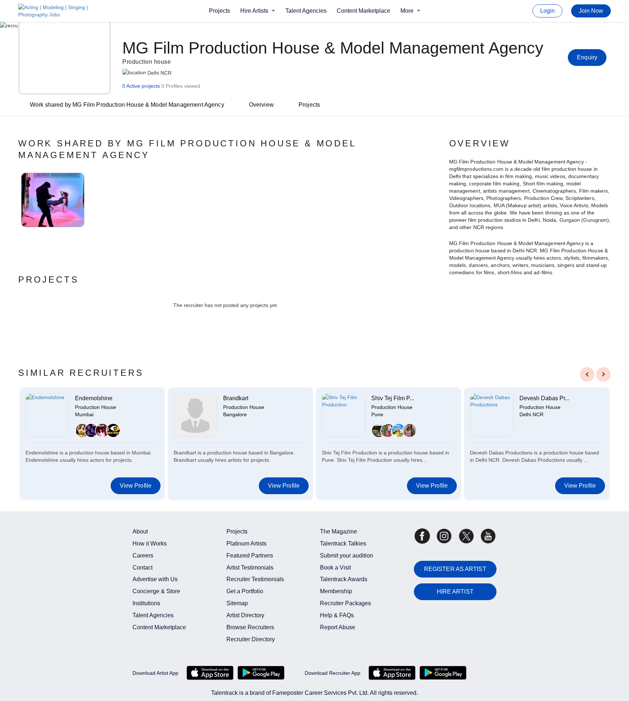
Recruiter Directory (250, 639)
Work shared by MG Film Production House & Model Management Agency (127, 105)
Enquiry (587, 57)
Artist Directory (245, 615)
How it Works (149, 543)
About (140, 531)
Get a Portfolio (244, 591)
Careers (142, 555)
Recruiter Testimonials (255, 579)
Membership (336, 591)
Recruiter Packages (345, 603)
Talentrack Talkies (343, 543)
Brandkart (235, 398)
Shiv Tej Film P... (392, 398)
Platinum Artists (246, 543)
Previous (587, 374)
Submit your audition (346, 555)
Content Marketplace (363, 11)
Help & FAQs (337, 615)
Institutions (146, 603)
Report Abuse (337, 627)
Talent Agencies (306, 11)
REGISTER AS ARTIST (455, 569)
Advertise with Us (155, 579)
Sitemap (237, 603)
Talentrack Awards (343, 579)
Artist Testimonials (249, 567)
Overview (261, 105)
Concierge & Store (156, 591)
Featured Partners (249, 555)
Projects (219, 11)
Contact (142, 567)
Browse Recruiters (250, 627)
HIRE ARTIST (455, 591)
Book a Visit (335, 567)
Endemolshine (93, 398)
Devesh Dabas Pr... (544, 398)
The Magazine (338, 531)
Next (603, 374)
